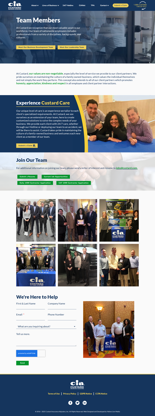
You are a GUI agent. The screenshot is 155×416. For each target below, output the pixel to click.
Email (19, 314)
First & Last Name (26, 303)
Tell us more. (23, 334)
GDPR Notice (86, 393)
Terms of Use (54, 393)
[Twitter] (77, 403)
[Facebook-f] (70, 403)
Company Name (56, 303)
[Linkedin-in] (85, 403)
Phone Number (56, 314)
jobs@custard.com (126, 168)
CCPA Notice (101, 393)
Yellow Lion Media (113, 411)
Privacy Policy (69, 393)
